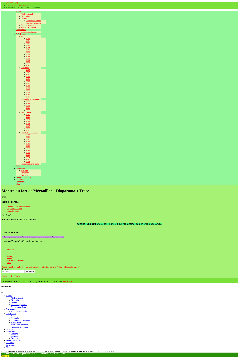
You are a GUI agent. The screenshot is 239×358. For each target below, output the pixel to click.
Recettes (24, 175)
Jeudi (23, 36)
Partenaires (20, 182)
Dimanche (25, 68)
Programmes (21, 30)
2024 (28, 61)
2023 (28, 59)
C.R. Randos (21, 34)
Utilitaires (20, 179)
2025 (28, 63)
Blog (18, 184)
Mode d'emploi (27, 14)
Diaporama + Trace (14, 209)
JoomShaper (67, 281)
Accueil (19, 12)
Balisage (24, 170)
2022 (28, 56)
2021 (28, 54)
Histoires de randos (33, 21)
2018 (28, 47)
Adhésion (20, 166)
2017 (28, 45)
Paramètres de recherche (11, 276)
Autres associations (28, 27)
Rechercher (6, 269)
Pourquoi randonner (34, 23)
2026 (28, 65)
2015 (28, 41)
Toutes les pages (13, 211)
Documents (20, 168)
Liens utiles (25, 16)
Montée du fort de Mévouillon (18, 206)
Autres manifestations (29, 132)
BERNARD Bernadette (16, 260)
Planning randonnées (29, 32)
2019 (28, 50)
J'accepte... (5, 356)
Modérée (10, 258)
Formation (25, 173)
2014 (28, 39)
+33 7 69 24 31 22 (13, 3)
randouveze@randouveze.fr (17, 5)
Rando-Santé (26, 112)
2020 (28, 52)
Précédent (10, 249)
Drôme (9, 256)
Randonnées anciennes (30, 164)
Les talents (25, 18)
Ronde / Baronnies (23, 177)
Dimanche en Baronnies (30, 99)
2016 (28, 43)
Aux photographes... (29, 25)
